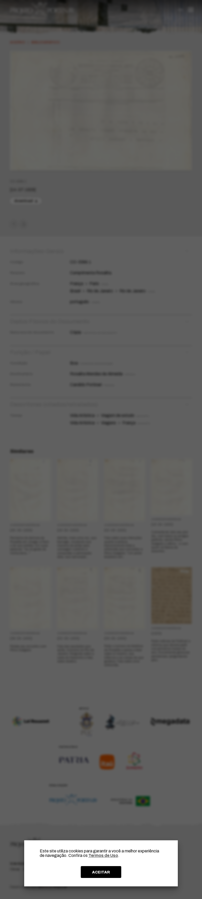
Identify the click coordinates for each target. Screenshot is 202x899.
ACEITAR (101, 872)
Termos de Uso (103, 855)
